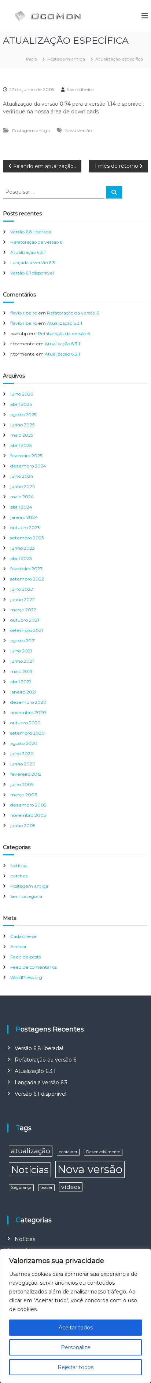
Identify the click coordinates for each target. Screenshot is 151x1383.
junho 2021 (22, 661)
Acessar (18, 946)
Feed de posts (25, 957)
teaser (46, 1187)
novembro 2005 (28, 815)
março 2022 (23, 609)
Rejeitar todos (75, 1367)
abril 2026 (21, 404)
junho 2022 (22, 599)
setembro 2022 (27, 579)
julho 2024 (21, 476)
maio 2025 (21, 435)
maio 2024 (22, 496)
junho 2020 (23, 764)
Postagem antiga (66, 59)
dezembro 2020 (28, 702)
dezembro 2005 (28, 805)
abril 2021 (20, 681)
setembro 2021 (26, 630)
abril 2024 (21, 507)
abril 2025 (21, 445)
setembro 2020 (27, 733)
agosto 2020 (23, 743)
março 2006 (23, 794)
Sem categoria (26, 896)
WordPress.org (26, 977)
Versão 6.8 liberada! (31, 231)
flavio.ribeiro (80, 89)
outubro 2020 (25, 722)
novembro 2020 (28, 712)
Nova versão (78, 130)
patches (18, 875)
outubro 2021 (24, 620)
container (68, 1152)
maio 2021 (21, 671)
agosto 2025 (23, 414)
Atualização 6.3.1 (27, 252)
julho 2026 (21, 394)
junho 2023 (22, 548)
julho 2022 (21, 589)
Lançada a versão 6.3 (32, 262)
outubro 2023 (25, 527)
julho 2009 (22, 784)
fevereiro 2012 (25, 774)
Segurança (21, 1187)
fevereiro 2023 (26, 568)
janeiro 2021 (23, 692)
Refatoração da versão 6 (36, 242)
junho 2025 (22, 424)
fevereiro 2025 (26, 455)
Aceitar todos (76, 1327)
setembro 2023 (27, 538)
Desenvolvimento (103, 1152)
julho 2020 (22, 753)
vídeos (70, 1186)
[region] (75, 1316)
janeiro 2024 (24, 517)
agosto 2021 (23, 640)
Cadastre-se (23, 936)
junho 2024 (22, 486)
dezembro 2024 (28, 466)
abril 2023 (21, 558)
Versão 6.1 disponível (32, 273)
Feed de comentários (33, 967)
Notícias (18, 865)
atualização (30, 1151)
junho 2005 (22, 825)
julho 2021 (21, 651)
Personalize (76, 1347)
